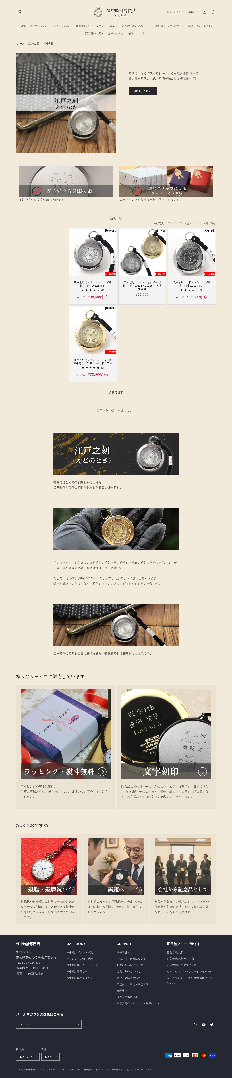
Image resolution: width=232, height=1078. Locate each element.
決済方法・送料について (131, 958)
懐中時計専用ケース (78, 971)
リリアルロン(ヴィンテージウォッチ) (189, 971)
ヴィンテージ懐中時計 (80, 958)
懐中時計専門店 (31, 1069)
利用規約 (88, 1069)
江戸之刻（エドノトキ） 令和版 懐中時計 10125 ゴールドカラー (93, 362)
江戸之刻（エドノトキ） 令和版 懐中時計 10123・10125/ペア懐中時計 (142, 285)
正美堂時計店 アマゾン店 (182, 965)
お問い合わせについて (130, 965)
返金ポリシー (49, 1069)
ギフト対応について (128, 978)
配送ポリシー (102, 1069)
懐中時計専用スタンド (80, 978)
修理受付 (122, 990)
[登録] (77, 1024)
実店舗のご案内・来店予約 (132, 984)
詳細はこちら (143, 91)
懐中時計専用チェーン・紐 (82, 965)
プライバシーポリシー (69, 1069)
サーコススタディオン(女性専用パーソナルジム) (191, 980)
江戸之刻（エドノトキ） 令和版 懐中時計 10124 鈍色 (192, 284)
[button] (20, 12)
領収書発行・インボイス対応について (139, 1003)
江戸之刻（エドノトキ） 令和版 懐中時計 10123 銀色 (93, 284)
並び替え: (159, 223)
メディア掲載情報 (127, 997)
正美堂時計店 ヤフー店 (180, 958)
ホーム (20, 43)
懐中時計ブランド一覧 (80, 952)
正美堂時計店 (175, 952)
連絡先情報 (117, 1069)
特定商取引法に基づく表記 (139, 1069)
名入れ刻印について (128, 971)
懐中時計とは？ (126, 952)
